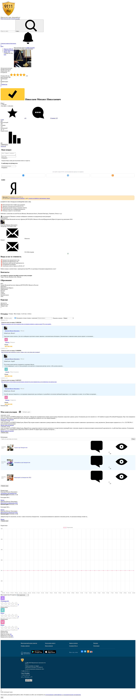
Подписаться (4, 144)
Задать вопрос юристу (50, 643)
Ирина (2, 613)
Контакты (95, 643)
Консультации (5, 77)
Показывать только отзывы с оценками (26, 318)
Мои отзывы (17, 313)
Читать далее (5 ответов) (7, 431)
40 (10, 634)
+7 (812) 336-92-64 (25, 675)
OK (2, 697)
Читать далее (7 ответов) (7, 419)
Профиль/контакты (6, 69)
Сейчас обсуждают (9, 50)
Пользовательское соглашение (17, 198)
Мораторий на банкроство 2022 (22, 477)
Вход (2, 46)
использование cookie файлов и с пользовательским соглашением (63, 694)
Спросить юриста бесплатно (8, 43)
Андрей (7, 372)
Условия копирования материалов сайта (34, 669)
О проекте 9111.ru (73, 645)
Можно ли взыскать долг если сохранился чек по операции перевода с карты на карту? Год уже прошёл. (26, 324)
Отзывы (11, 313)
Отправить (4, 158)
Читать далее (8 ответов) (7, 425)
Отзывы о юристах (25, 645)
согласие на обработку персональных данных (39, 198)
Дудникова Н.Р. (5, 601)
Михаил (7, 342)
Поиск (133, 439)
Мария (2, 625)
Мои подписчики (5, 595)
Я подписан (4, 72)
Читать (2, 500)
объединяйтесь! (16, 17)
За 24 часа (24, 313)
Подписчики (5, 71)
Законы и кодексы (73, 643)
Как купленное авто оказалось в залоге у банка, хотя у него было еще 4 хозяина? (20, 352)
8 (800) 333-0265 (30, 47)
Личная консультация (6, 68)
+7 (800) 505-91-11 (25, 671)
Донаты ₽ (3, 146)
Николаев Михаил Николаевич (12, 330)
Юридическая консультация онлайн (10, 18)
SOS (5, 54)
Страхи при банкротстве (20, 447)
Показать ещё (4, 405)
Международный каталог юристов (29, 643)
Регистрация (96, 645)
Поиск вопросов (49, 645)
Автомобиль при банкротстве (22, 462)
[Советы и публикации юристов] (8, 16)
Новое (7, 51)
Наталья (7, 400)
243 (12, 635)
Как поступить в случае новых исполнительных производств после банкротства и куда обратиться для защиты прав (29, 381)
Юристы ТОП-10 (8, 49)
